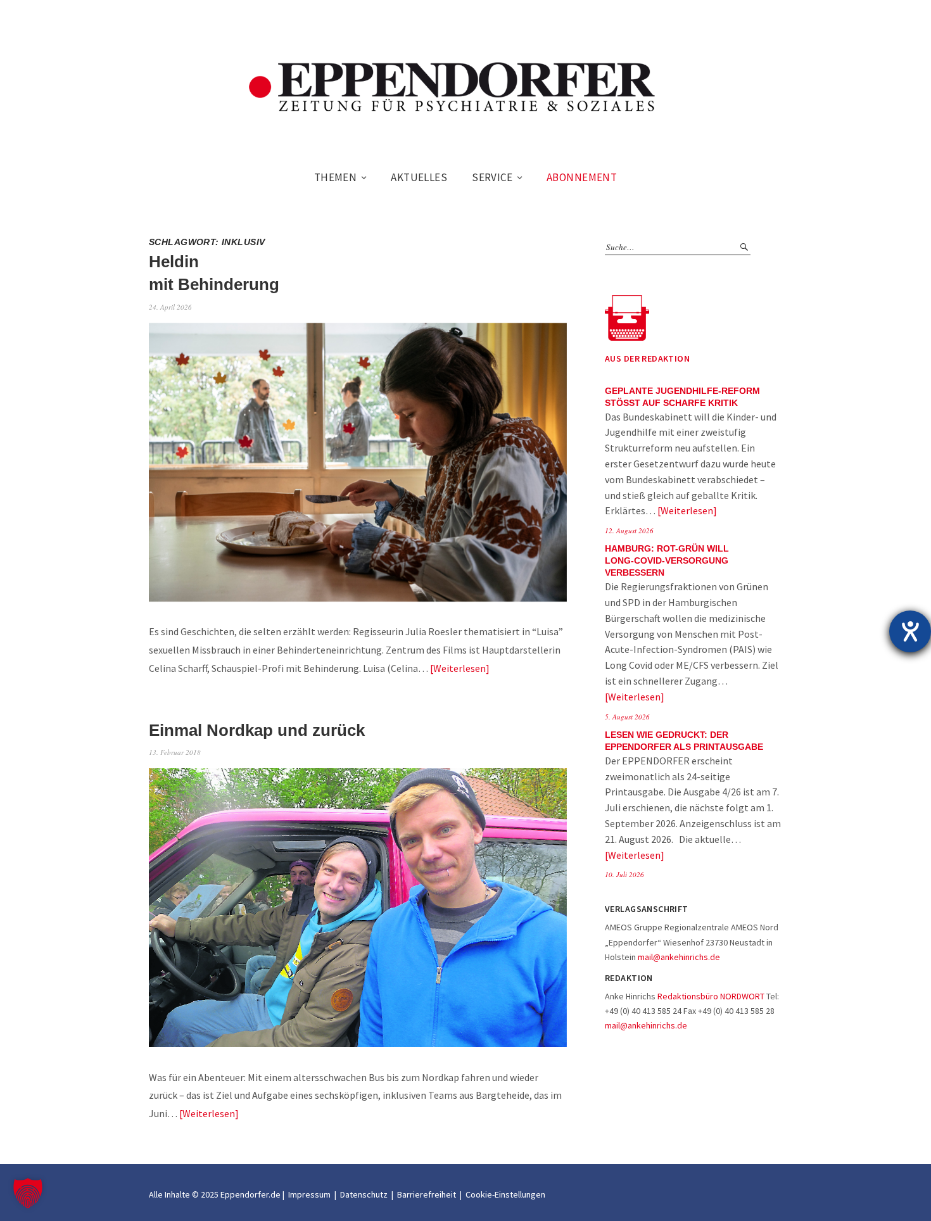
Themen (335, 177)
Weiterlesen (459, 668)
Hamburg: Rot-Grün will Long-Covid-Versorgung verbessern (667, 561)
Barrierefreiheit (426, 1194)
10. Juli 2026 (624, 874)
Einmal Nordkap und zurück (257, 730)
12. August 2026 (629, 530)
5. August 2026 (627, 716)
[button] (28, 1193)
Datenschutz (364, 1194)
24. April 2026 (170, 307)
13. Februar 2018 (175, 752)
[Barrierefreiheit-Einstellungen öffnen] (910, 631)
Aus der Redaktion (647, 358)
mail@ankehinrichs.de (679, 957)
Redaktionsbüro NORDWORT (710, 996)
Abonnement (582, 177)
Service (492, 177)
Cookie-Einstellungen (505, 1194)
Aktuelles (419, 177)
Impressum (309, 1194)
